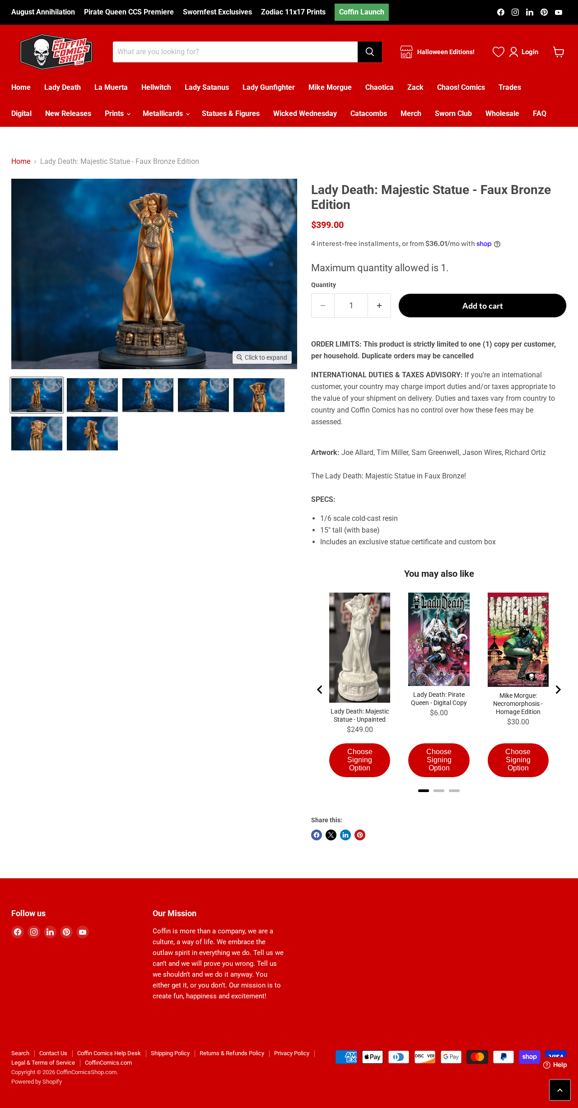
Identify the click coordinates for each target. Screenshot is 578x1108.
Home (21, 87)
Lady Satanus (207, 87)
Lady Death (62, 87)
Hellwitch (156, 87)
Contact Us (53, 1053)
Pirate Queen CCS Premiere (129, 12)
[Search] (370, 52)
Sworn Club (453, 113)
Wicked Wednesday (305, 113)
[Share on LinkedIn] (345, 835)
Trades (510, 87)
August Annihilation (43, 12)
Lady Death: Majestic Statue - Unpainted (360, 715)
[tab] (423, 790)
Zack (415, 87)
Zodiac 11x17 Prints (293, 12)
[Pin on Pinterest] (359, 835)
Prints (115, 113)
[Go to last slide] (320, 690)
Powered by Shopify (36, 1081)
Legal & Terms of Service (43, 1062)
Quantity (323, 284)
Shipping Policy (170, 1053)
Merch (411, 113)
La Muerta (111, 87)
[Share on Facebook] (316, 835)
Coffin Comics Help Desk (109, 1053)
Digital (21, 113)
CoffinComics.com (108, 1062)
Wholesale (502, 113)
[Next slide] (558, 690)
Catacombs (368, 113)
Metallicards (164, 113)
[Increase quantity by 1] (379, 305)
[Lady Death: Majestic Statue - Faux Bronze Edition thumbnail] (36, 395)
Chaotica (379, 87)
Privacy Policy (291, 1053)
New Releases (68, 113)
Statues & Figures (231, 113)
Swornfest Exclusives (217, 12)
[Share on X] (331, 835)
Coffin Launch (361, 12)
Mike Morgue (330, 87)
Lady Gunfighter (268, 87)
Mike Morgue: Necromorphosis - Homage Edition (518, 703)
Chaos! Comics (461, 87)
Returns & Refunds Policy (232, 1053)
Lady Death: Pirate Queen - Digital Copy (439, 698)
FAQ (539, 113)
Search (20, 1053)
